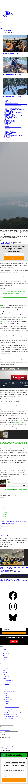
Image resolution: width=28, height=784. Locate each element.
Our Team (8, 13)
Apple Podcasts (9, 489)
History (8, 129)
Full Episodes (7, 30)
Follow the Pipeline (12, 108)
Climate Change (10, 120)
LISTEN (4, 655)
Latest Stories (7, 571)
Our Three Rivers (11, 117)
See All (5, 35)
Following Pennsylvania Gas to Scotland (16, 110)
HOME (4, 649)
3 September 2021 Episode (7, 521)
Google (20, 489)
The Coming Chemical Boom (14, 108)
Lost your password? (10, 748)
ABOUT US (5, 651)
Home (4, 670)
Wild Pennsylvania (11, 107)
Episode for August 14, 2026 (12, 74)
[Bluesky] (13, 622)
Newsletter (5, 668)
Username (2, 732)
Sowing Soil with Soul (13, 105)
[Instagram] (13, 611)
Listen (4, 674)
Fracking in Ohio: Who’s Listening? (13, 113)
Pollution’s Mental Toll (14, 106)
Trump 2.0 (8, 133)
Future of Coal (10, 118)
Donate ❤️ (6, 137)
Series (5, 101)
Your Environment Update (14, 135)
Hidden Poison (10, 116)
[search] (13, 726)
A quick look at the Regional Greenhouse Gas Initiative (15, 295)
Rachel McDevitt (7, 242)
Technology (19, 571)
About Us (6, 11)
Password (2, 734)
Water (7, 134)
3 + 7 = (3, 742)
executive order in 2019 (18, 422)
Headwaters (9, 114)
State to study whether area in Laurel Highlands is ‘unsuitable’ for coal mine (13, 443)
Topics (5, 119)
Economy (8, 123)
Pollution (9, 130)
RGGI (1, 305)
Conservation (10, 121)
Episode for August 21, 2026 (12, 53)
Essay (7, 126)
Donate (4, 666)
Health (7, 128)
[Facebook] (13, 600)
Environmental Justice (13, 125)
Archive (5, 16)
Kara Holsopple (4, 570)
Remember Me (10, 746)
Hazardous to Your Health (14, 115)
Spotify (16, 489)
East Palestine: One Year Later (16, 104)
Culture (8, 122)
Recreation (9, 131)
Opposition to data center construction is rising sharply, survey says (13, 581)
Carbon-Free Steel (11, 103)
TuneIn (25, 489)
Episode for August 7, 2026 (12, 96)
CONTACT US (6, 653)
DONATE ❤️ (6, 659)
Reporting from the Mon (13, 102)
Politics (8, 130)
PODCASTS (5, 657)
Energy (7, 124)
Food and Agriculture (13, 127)
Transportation (11, 132)
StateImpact (11, 523)
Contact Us (9, 14)
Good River (9, 111)
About (7, 12)
